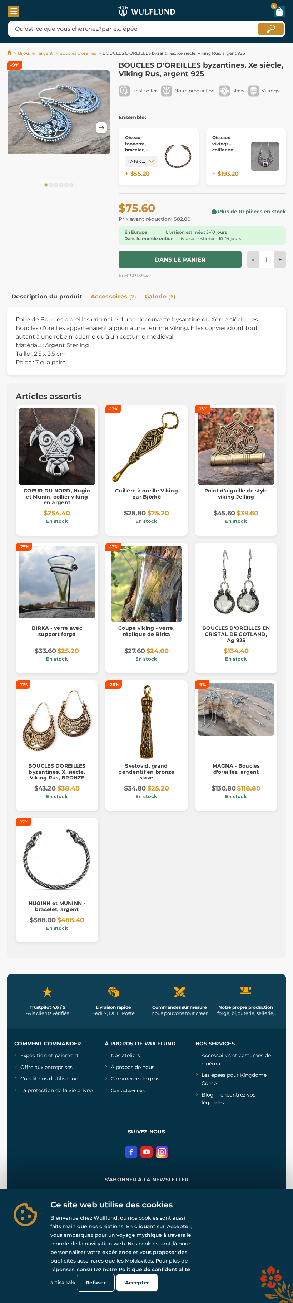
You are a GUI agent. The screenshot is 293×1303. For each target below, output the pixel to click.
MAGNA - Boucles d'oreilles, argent (236, 769)
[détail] (178, 156)
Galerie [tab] (160, 296)
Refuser (96, 1282)
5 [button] (66, 185)
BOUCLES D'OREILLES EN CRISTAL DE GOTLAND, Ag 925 (236, 634)
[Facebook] (131, 1152)
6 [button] (71, 185)
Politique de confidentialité (154, 1269)
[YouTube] (146, 1152)
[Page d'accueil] (10, 53)
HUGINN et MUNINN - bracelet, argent (57, 906)
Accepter (137, 1282)
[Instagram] (162, 1152)
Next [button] (101, 127)
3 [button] (56, 185)
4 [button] (61, 185)
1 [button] (46, 185)
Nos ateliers (125, 1055)
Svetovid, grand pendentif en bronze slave (146, 772)
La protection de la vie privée (56, 1090)
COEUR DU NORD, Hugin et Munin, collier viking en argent (57, 496)
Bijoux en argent (35, 53)
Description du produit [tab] (46, 296)
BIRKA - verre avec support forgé (57, 631)
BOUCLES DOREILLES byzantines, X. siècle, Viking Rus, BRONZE (57, 772)
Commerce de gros (135, 1078)
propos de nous (134, 1067)
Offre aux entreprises (46, 1067)
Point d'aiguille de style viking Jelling (236, 493)
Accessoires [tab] (113, 296)
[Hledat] (271, 29)
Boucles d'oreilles (77, 53)
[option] (59, 112)
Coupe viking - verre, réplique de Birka (146, 631)
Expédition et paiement (49, 1055)
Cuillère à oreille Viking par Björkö (146, 493)
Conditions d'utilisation (49, 1078)
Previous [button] (16, 127)
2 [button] (51, 185)
